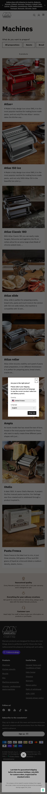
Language (14, 405)
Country (13, 397)
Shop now (32, 413)
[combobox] (18, 401)
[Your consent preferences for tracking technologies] (43, 790)
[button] (36, 380)
